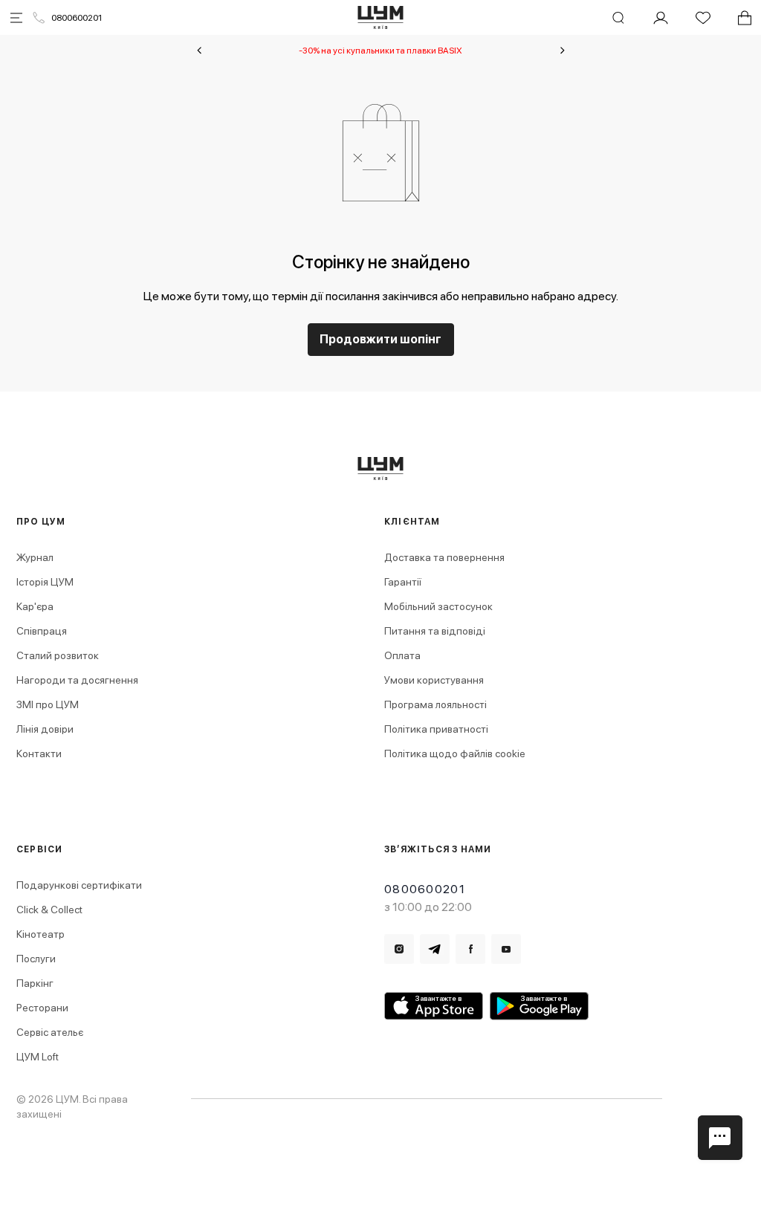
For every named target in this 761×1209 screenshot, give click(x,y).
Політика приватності (436, 729)
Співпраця (41, 631)
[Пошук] (618, 18)
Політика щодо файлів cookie (454, 753)
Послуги (36, 959)
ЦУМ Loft (37, 1057)
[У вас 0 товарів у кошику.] (745, 18)
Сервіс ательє (49, 1032)
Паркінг (35, 983)
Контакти (39, 753)
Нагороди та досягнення (77, 680)
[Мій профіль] (660, 18)
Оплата (402, 655)
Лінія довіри (45, 729)
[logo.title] (381, 468)
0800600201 (76, 18)
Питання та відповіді (434, 631)
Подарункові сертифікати (79, 885)
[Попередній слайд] (199, 50)
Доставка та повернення (444, 557)
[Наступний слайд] (562, 50)
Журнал (35, 557)
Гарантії (402, 582)
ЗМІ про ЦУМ (47, 704)
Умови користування (434, 680)
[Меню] (16, 18)
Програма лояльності (435, 704)
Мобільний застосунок (438, 606)
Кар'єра (35, 606)
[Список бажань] (703, 18)
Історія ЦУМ (45, 582)
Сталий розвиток (57, 655)
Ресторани (42, 1008)
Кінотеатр (40, 934)
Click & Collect (49, 909)
